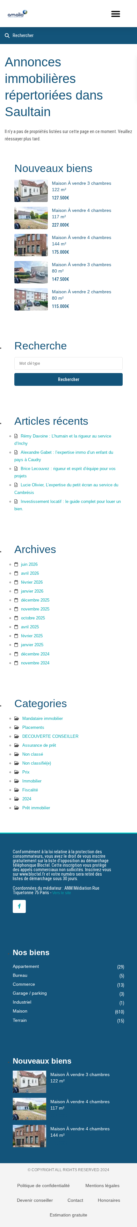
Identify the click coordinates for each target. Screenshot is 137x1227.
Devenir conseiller (35, 1200)
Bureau (20, 975)
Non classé (32, 754)
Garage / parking (30, 993)
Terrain (20, 1020)
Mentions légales (102, 1185)
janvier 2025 (32, 644)
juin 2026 (29, 564)
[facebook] (19, 906)
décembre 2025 (35, 600)
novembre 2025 (35, 609)
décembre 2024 (35, 654)
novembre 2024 (35, 663)
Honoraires (109, 1200)
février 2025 (32, 635)
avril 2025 (30, 627)
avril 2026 (30, 573)
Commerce (24, 984)
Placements (33, 727)
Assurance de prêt (39, 745)
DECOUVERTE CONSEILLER (50, 736)
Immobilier (31, 781)
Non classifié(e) (36, 763)
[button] (116, 13)
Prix (26, 772)
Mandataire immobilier (42, 718)
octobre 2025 (33, 618)
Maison (20, 1011)
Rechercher (68, 379)
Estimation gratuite (68, 1214)
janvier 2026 (32, 591)
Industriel (22, 1002)
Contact (75, 1200)
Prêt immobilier (36, 807)
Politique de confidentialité (43, 1185)
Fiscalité (30, 790)
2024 (26, 799)
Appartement (26, 966)
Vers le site (61, 893)
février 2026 (32, 582)
